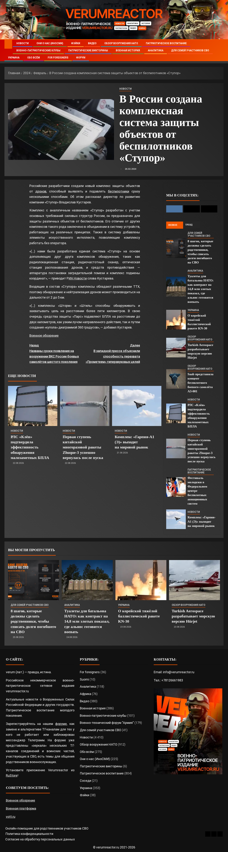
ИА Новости (78, 278)
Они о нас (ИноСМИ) (50, 43)
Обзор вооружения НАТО (121, 43)
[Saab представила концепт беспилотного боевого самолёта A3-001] (176, 379)
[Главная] (8, 44)
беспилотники (118, 191)
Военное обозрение (44, 335)
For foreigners (58, 57)
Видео (92, 43)
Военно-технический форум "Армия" (107, 723)
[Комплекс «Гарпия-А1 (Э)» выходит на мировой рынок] (136, 406)
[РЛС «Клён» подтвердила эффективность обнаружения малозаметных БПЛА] (32, 406)
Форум (80, 57)
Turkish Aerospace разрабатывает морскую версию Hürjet (193, 616)
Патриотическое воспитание (166, 43)
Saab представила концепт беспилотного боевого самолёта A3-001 (200, 382)
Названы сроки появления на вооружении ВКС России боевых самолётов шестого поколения (54, 353)
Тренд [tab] (188, 225)
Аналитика (155, 50)
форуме (61, 724)
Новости (22, 43)
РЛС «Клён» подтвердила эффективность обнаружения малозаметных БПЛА (30, 447)
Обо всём (33, 57)
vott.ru (10, 816)
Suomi (84, 679)
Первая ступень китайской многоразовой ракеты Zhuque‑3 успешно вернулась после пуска (83, 447)
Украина (13, 57)
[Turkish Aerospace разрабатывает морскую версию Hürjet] (176, 347)
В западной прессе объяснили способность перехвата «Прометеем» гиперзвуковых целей (113, 353)
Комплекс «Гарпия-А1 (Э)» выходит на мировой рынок (134, 442)
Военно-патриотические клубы (38, 50)
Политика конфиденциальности (29, 834)
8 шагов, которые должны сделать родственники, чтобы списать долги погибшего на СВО (33, 621)
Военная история (128, 50)
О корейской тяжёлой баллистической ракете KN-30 (139, 616)
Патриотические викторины (88, 50)
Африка (85, 694)
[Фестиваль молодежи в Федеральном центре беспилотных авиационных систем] (176, 487)
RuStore (11, 775)
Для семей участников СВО (190, 50)
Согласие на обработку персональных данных (40, 839)
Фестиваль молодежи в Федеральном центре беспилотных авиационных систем (197, 490)
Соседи (85, 780)
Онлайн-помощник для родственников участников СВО (46, 828)
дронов (40, 191)
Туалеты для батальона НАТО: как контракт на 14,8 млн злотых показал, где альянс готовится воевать (201, 289)
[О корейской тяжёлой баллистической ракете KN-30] (176, 319)
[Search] (220, 50)
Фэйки (75, 43)
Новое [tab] (172, 225)
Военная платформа (21, 808)
